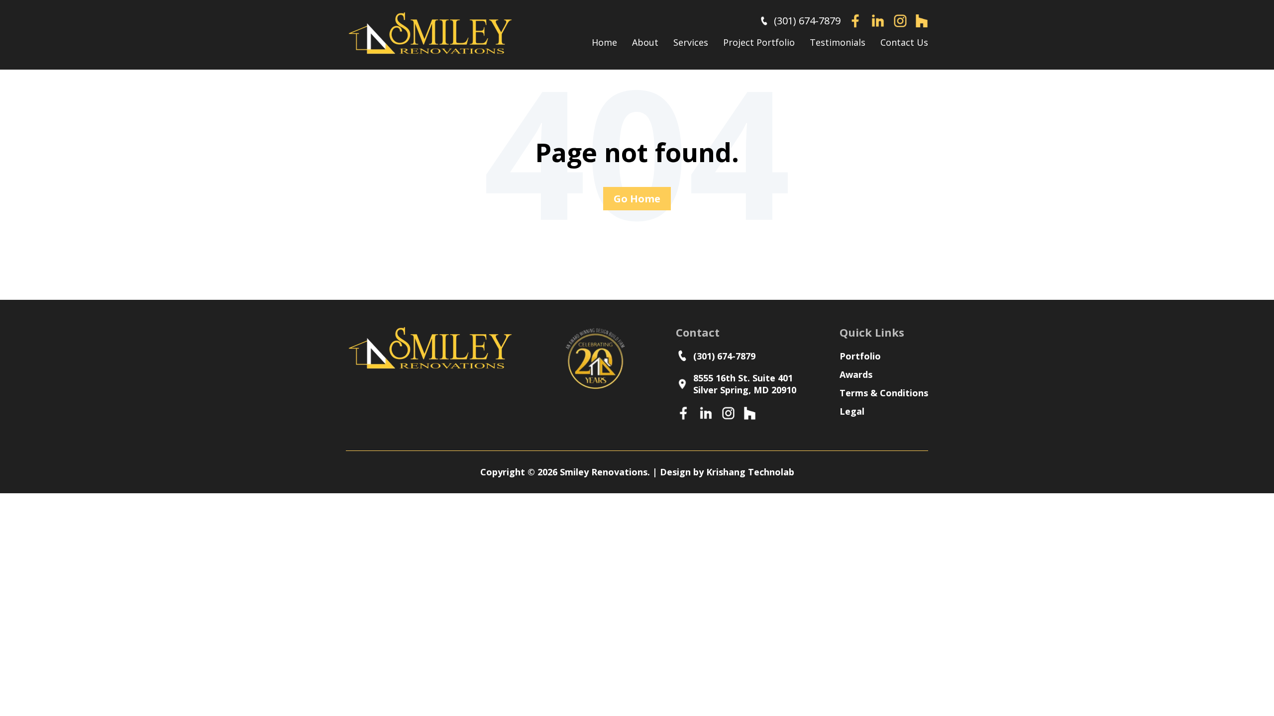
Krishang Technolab (750, 472)
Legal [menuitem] (852, 411)
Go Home (637, 198)
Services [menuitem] (690, 42)
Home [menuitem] (604, 42)
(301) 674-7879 (807, 20)
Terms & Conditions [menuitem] (884, 393)
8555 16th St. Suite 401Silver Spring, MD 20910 (744, 384)
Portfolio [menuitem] (860, 356)
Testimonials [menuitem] (837, 42)
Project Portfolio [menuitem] (759, 42)
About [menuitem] (645, 42)
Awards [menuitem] (856, 374)
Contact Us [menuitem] (904, 42)
